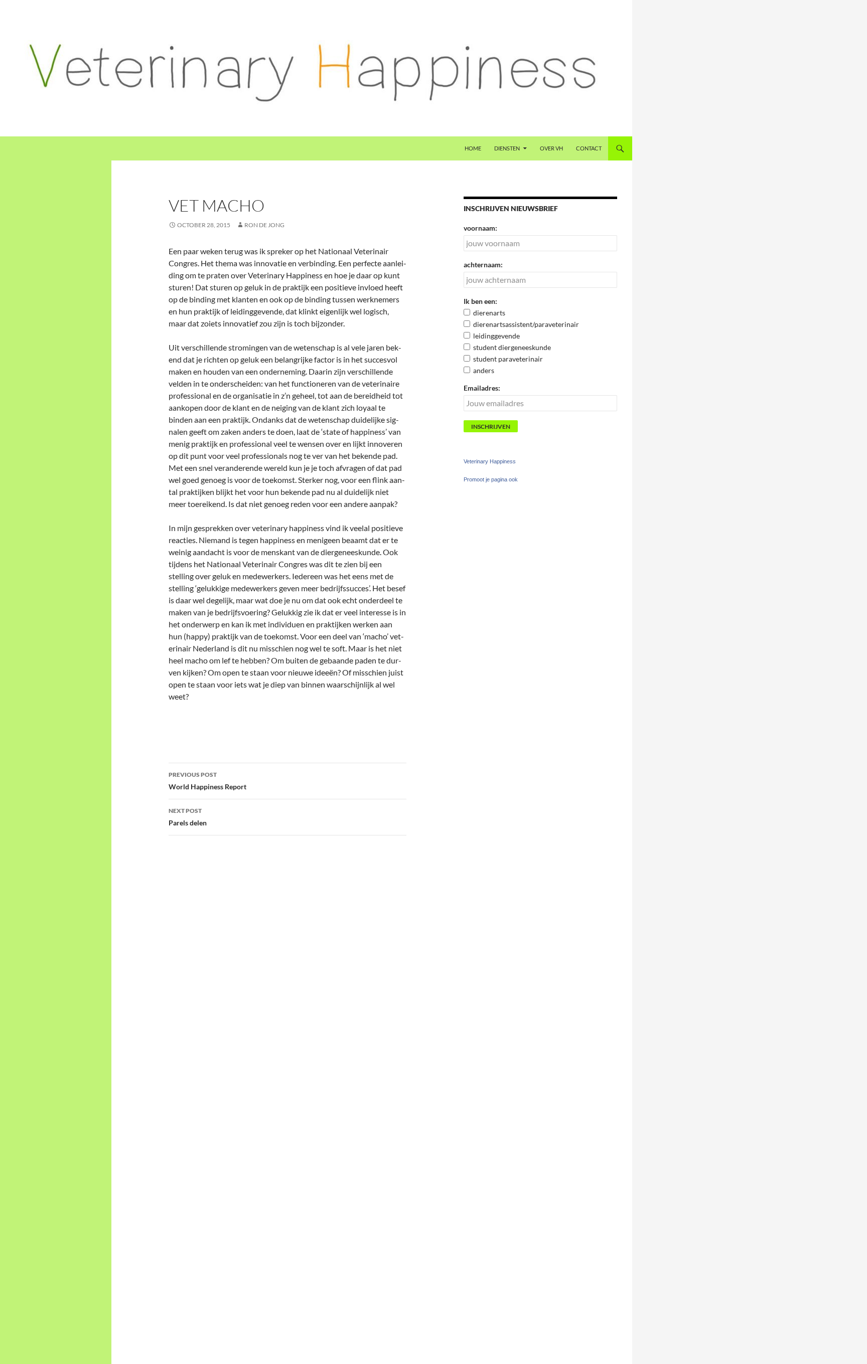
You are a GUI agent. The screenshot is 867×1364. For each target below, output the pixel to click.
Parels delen (188, 817)
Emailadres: (482, 388)
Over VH (551, 148)
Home (473, 148)
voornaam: (480, 228)
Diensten (507, 148)
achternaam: (483, 264)
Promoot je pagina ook (491, 479)
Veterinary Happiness (490, 461)
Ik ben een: (480, 301)
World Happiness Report (207, 781)
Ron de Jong (264, 225)
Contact (589, 148)
